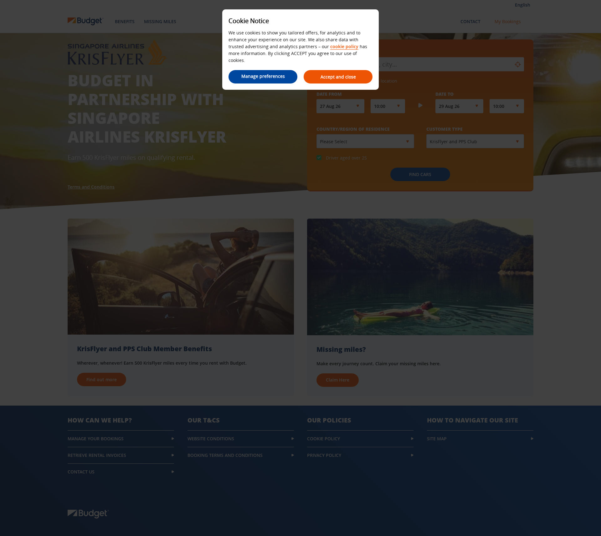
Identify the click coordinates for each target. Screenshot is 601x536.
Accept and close (338, 77)
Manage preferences (263, 76)
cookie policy (344, 46)
